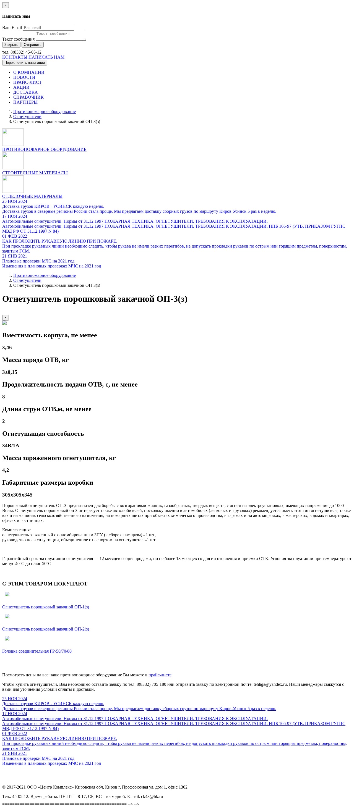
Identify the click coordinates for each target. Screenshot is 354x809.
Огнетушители (27, 116)
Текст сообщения (18, 39)
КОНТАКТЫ (15, 57)
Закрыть (11, 45)
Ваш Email (12, 27)
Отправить (32, 45)
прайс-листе (160, 675)
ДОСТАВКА (25, 92)
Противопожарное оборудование (44, 111)
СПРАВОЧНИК (28, 97)
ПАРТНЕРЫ (25, 102)
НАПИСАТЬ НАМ (46, 57)
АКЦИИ (21, 87)
